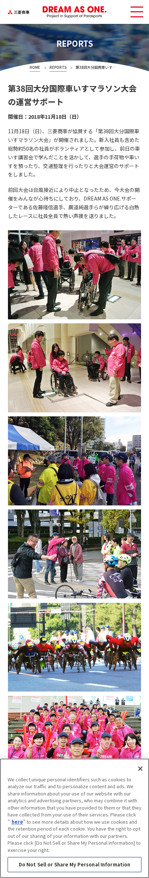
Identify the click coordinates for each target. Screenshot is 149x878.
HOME (35, 67)
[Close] (140, 769)
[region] (74, 818)
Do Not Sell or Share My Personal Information (75, 864)
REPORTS (58, 67)
